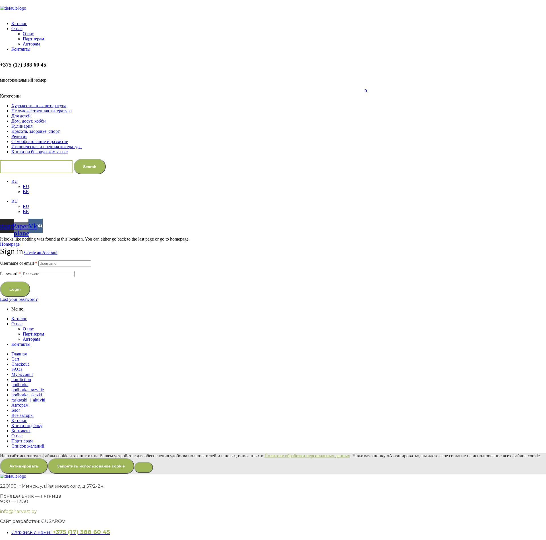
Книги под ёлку (26, 425)
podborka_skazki (26, 394)
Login (15, 289)
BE (26, 191)
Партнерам (33, 334)
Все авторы (22, 415)
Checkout (20, 364)
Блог (15, 410)
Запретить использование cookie (91, 466)
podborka (19, 384)
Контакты (20, 344)
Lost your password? (19, 299)
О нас (16, 323)
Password (10, 273)
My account (22, 374)
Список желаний (27, 446)
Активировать (23, 466)
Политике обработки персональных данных (307, 455)
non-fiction (21, 379)
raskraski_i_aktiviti (28, 400)
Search (89, 166)
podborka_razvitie (27, 389)
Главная (19, 353)
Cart (15, 359)
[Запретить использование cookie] (143, 467)
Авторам (31, 339)
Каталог (19, 318)
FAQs (16, 369)
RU (14, 181)
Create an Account (40, 252)
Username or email (18, 263)
